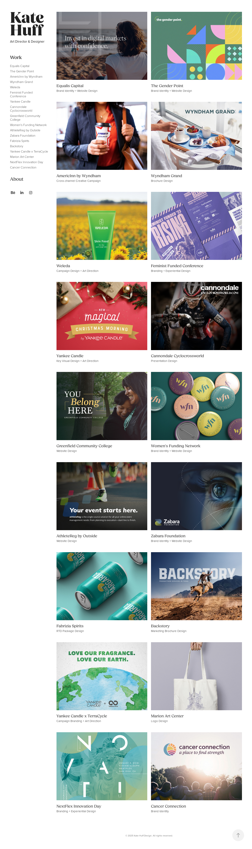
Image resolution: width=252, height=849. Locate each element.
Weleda (15, 87)
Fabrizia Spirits (19, 141)
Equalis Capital (19, 66)
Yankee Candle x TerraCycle (29, 151)
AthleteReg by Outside (25, 130)
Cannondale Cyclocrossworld (21, 109)
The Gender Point (22, 71)
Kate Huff (28, 24)
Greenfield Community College (25, 118)
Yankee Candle (20, 101)
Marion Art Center (22, 157)
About (16, 179)
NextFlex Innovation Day (26, 162)
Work (16, 57)
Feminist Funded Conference (21, 94)
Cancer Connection (23, 167)
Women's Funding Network (28, 125)
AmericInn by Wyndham (26, 76)
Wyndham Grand (21, 82)
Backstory (16, 146)
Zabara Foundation (22, 135)
